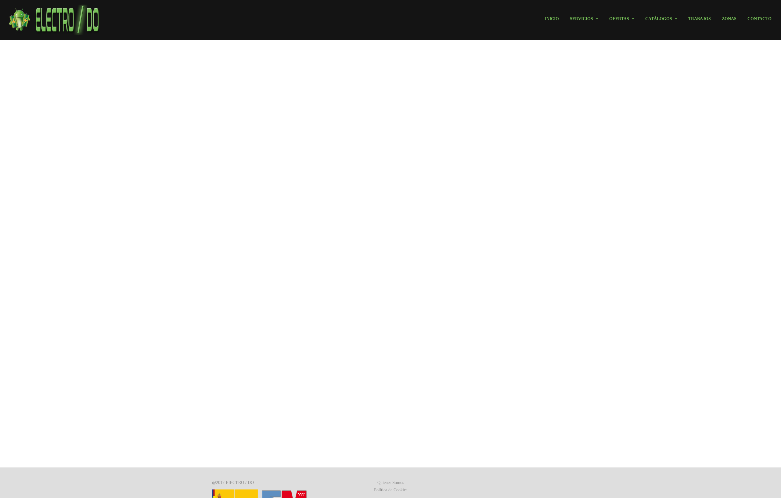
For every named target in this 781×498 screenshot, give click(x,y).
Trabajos (699, 18)
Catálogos (658, 18)
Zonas (729, 18)
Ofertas (619, 18)
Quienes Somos (390, 482)
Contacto (759, 18)
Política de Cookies (390, 490)
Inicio (552, 18)
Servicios (581, 18)
